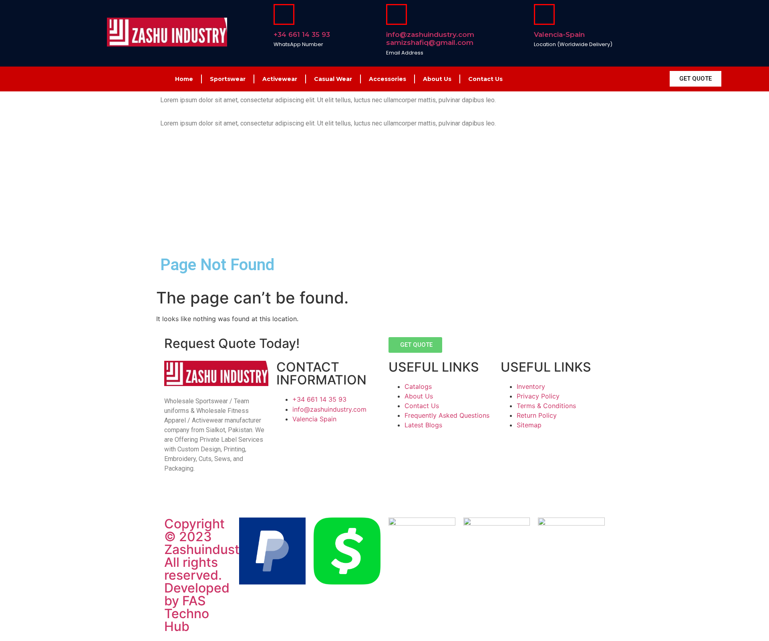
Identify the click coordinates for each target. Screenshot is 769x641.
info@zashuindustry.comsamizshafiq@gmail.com (430, 38)
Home (184, 79)
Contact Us (485, 79)
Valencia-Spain (559, 34)
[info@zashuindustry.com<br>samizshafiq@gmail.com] (396, 14)
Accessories (387, 79)
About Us (437, 79)
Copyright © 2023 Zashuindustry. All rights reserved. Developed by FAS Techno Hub (209, 575)
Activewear (279, 79)
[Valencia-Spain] (544, 14)
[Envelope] (209, 497)
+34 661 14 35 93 (302, 34)
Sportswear (228, 79)
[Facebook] (174, 497)
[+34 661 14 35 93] (284, 14)
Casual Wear (333, 79)
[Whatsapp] (226, 497)
